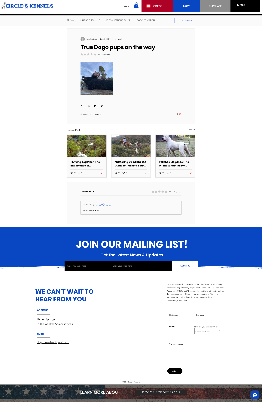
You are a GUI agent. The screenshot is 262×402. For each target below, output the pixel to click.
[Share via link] (102, 105)
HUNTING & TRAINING (90, 20)
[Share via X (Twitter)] (88, 105)
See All (192, 129)
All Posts (70, 20)
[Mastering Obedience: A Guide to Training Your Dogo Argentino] (131, 146)
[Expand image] (97, 78)
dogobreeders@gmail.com (53, 342)
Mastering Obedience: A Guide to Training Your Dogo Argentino (130, 163)
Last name (200, 315)
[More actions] (179, 39)
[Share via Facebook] (82, 105)
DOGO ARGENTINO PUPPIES (118, 20)
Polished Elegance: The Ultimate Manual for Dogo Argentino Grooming (174, 163)
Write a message (176, 344)
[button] (136, 5)
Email (171, 327)
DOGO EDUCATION (146, 20)
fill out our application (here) (197, 294)
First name (173, 315)
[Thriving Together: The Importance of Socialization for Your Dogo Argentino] (86, 146)
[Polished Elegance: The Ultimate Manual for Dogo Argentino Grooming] (175, 146)
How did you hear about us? (206, 327)
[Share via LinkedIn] (95, 105)
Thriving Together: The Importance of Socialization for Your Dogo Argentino (85, 163)
